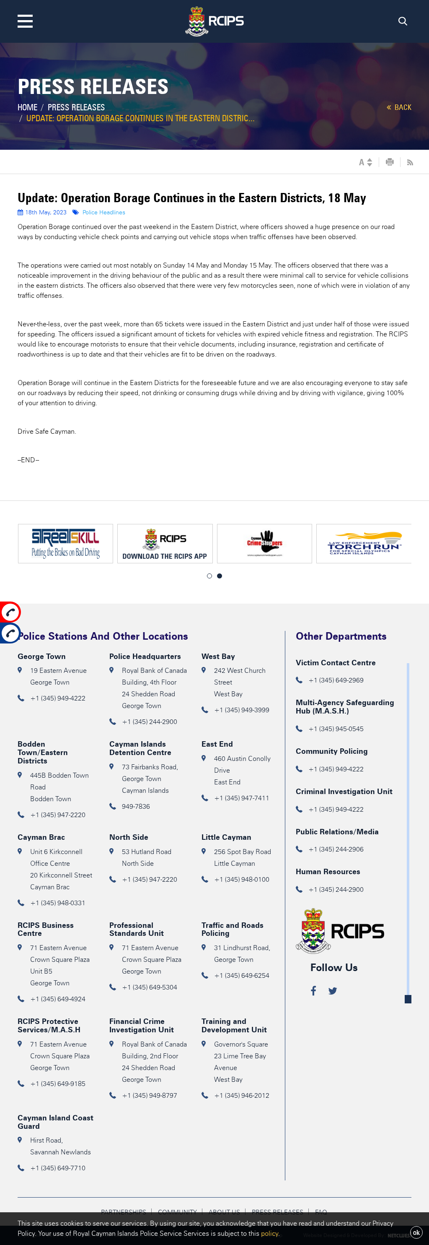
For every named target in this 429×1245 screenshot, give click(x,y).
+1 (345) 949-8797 (149, 1095)
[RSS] (410, 162)
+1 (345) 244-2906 (336, 849)
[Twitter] (332, 992)
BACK (402, 107)
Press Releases (76, 107)
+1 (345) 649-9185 (57, 1084)
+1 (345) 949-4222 (57, 698)
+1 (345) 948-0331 (57, 903)
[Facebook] (313, 992)
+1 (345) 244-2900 (149, 722)
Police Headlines (104, 212)
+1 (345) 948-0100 (241, 879)
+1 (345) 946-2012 (241, 1095)
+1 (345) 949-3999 (241, 710)
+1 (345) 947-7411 (241, 798)
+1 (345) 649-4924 (57, 999)
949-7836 (136, 806)
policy (269, 1233)
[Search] (402, 23)
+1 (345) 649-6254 (241, 975)
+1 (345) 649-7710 (57, 1168)
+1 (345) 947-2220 (57, 815)
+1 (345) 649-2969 (336, 680)
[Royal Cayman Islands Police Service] (214, 20)
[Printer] (390, 162)
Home (27, 107)
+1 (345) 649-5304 (149, 987)
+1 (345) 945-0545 (336, 729)
